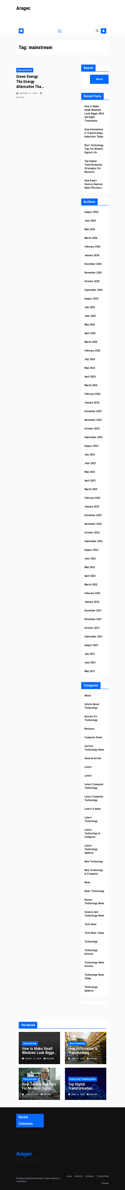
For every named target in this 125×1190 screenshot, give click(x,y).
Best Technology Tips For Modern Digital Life (94, 149)
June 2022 (90, 558)
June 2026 (90, 220)
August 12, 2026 (33, 1059)
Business (89, 728)
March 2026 (90, 238)
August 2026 (91, 212)
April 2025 (90, 333)
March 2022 (90, 584)
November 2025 (93, 272)
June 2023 (90, 463)
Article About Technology (91, 706)
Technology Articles (91, 952)
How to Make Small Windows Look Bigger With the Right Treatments (94, 113)
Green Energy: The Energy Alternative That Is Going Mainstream (29, 86)
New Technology (93, 861)
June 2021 (90, 662)
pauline (50, 1059)
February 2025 (92, 350)
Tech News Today (94, 932)
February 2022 (92, 593)
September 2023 (93, 437)
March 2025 (90, 341)
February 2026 (92, 246)
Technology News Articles (94, 964)
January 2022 (91, 601)
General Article (25, 70)
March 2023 (90, 489)
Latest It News (92, 808)
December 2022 (93, 515)
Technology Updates (91, 988)
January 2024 (91, 402)
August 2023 (91, 445)
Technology (91, 941)
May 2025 (89, 324)
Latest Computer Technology (94, 786)
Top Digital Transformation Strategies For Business (80, 1090)
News (87, 882)
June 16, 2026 (78, 1094)
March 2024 (90, 385)
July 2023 (89, 454)
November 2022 (93, 523)
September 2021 (93, 636)
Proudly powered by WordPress (29, 1178)
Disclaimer (90, 1176)
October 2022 (92, 532)
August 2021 (91, 645)
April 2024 (90, 376)
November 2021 (93, 619)
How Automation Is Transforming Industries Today (93, 133)
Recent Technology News (94, 901)
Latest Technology (91, 819)
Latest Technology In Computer (92, 833)
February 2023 (92, 497)
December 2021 (93, 610)
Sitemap (105, 1183)
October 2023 (92, 428)
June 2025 (90, 315)
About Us (79, 1176)
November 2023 (93, 419)
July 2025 (89, 307)
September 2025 (93, 289)
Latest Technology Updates (91, 849)
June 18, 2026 (32, 1094)
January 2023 (91, 506)
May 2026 (89, 229)
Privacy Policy (103, 1176)
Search (88, 68)
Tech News (90, 924)
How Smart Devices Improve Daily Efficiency (93, 184)
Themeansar (21, 1181)
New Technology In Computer (93, 872)
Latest (88, 767)
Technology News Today (94, 976)
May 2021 (89, 671)
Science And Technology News (94, 913)
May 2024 (89, 367)
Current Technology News (94, 748)
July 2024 (89, 359)
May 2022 (89, 567)
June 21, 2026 (78, 1059)
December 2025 (93, 263)
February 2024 (92, 393)
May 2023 (89, 471)
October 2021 (92, 627)
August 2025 (91, 298)
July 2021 (89, 653)
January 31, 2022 (28, 93)
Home (69, 1176)
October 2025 (92, 281)
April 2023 (90, 480)
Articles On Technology (91, 718)
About (87, 695)
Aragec (23, 8)
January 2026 (91, 255)
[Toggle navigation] (60, 30)
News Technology (94, 891)
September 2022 (93, 541)
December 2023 (93, 411)
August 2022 (91, 549)
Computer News (93, 737)
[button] (97, 30)
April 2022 (90, 575)
